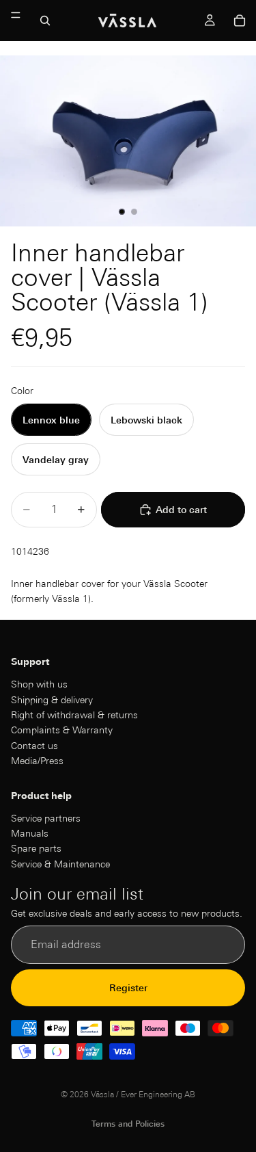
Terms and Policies (128, 1123)
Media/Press (37, 760)
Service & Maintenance (60, 864)
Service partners (46, 818)
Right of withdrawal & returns (74, 714)
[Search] (45, 20)
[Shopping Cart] (240, 20)
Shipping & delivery (52, 699)
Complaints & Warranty (62, 730)
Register (128, 987)
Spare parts (36, 848)
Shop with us (39, 684)
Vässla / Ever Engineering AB (143, 1094)
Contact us (34, 745)
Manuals (29, 833)
